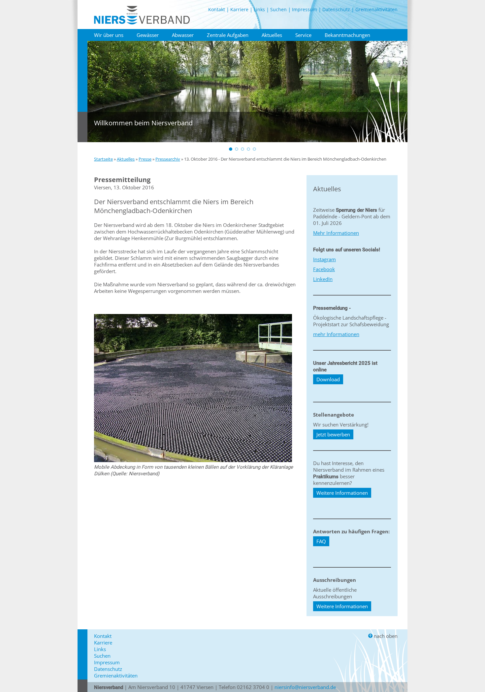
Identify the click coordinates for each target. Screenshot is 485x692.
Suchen (278, 9)
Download (328, 379)
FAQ (321, 541)
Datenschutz (336, 9)
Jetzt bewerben (333, 434)
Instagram (324, 259)
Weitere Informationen (342, 492)
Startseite (103, 159)
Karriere (239, 9)
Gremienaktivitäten (376, 9)
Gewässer (148, 35)
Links (259, 9)
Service (303, 35)
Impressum (304, 9)
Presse (145, 159)
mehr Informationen (336, 334)
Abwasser (183, 35)
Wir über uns (108, 35)
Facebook (324, 269)
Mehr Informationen (336, 233)
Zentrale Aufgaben (227, 35)
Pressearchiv (167, 159)
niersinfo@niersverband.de (305, 687)
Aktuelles (272, 35)
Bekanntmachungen (347, 35)
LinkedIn (323, 279)
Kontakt (216, 9)
